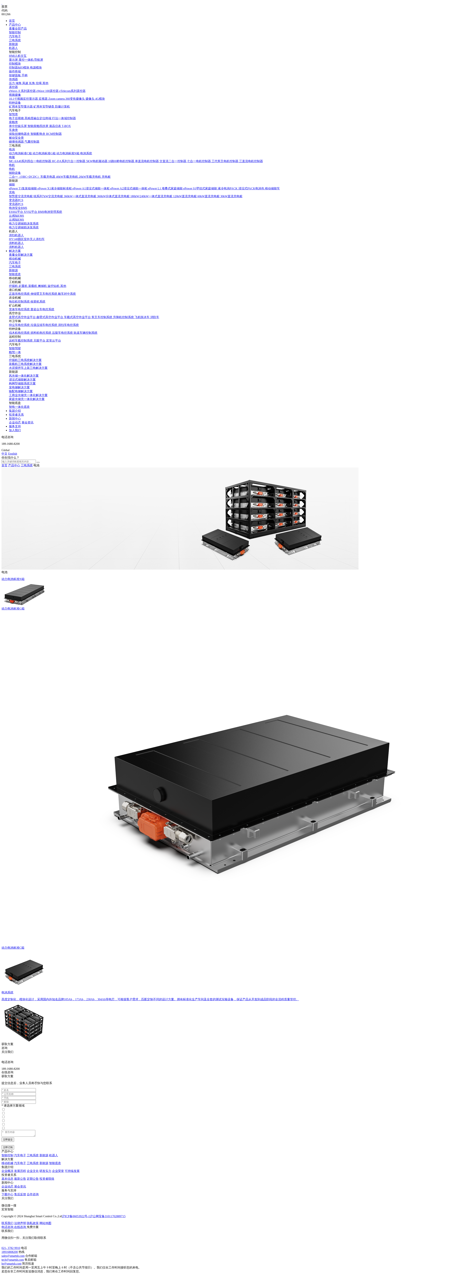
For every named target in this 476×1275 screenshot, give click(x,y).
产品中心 (15, 24)
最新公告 (20, 1178)
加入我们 (15, 430)
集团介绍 (15, 410)
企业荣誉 (58, 1170)
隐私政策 (33, 1223)
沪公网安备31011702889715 (108, 1216)
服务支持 (15, 426)
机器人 (13, 48)
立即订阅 (8, 1147)
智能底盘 (15, 274)
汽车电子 (15, 36)
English (12, 453)
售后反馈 (20, 1194)
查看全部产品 (18, 28)
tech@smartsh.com (12, 1259)
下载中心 (7, 1194)
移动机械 (15, 258)
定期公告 (33, 1178)
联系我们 (7, 1223)
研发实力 (45, 1170)
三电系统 (15, 40)
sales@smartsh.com (13, 1255)
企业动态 (15, 422)
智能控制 (15, 32)
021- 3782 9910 (10, 1248)
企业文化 (33, 1170)
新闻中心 (15, 418)
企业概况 (7, 1170)
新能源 (13, 44)
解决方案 (15, 250)
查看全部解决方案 (21, 254)
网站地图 (45, 1223)
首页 (12, 20)
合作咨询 (33, 1194)
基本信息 (7, 1178)
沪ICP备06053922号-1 (76, 1216)
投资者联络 (46, 1178)
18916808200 (9, 1251)
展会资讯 (27, 422)
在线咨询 (7, 1072)
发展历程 (20, 1170)
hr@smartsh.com (11, 1263)
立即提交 (8, 1139)
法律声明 (20, 1223)
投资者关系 (16, 414)
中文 (4, 453)
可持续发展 (72, 1170)
